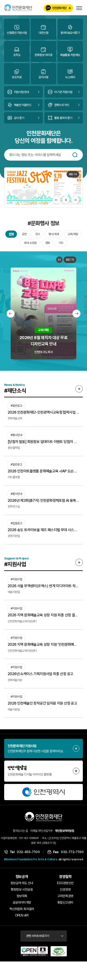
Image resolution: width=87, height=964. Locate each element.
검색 (75, 155)
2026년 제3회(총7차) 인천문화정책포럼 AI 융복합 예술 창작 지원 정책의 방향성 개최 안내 (43, 501)
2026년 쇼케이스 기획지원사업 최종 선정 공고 (40, 674)
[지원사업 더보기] (79, 562)
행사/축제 (53, 234)
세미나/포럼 (30, 243)
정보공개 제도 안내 (21, 883)
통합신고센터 (65, 903)
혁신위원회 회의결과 (22, 909)
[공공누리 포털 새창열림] (34, 951)
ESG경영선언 (65, 883)
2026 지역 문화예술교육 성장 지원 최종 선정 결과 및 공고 (43, 615)
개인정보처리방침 (64, 831)
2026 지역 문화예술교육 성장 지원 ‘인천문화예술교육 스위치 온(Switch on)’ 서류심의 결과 (43, 645)
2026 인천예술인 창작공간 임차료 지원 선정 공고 (42, 703)
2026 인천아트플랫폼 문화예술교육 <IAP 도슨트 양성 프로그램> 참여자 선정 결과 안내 (43, 471)
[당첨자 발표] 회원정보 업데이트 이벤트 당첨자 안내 (43, 442)
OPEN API (22, 915)
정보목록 (21, 896)
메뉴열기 (79, 8)
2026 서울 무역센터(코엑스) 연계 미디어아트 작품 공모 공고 (43, 586)
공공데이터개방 (22, 903)
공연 (24, 234)
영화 (47, 243)
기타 (60, 243)
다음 (75, 200)
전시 (37, 234)
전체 (11, 234)
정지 (66, 200)
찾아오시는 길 (20, 831)
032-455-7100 (28, 852)
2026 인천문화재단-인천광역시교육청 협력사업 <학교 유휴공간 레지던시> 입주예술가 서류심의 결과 (43, 412)
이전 (56, 200)
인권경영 (65, 890)
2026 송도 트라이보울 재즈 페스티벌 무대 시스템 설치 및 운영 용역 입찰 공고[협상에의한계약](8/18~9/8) (43, 530)
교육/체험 (73, 234)
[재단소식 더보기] (79, 389)
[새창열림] (43, 792)
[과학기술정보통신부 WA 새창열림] (59, 951)
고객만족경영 (65, 896)
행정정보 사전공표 (22, 890)
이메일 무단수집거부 (41, 831)
